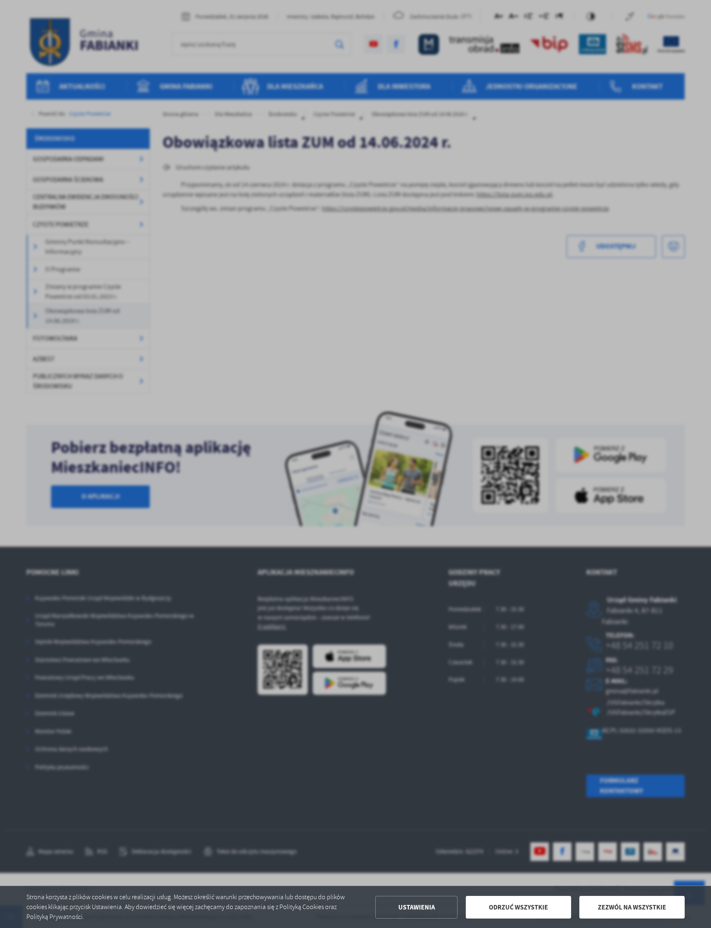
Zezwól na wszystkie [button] (632, 907)
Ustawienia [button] (416, 907)
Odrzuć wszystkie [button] (518, 907)
